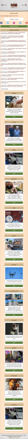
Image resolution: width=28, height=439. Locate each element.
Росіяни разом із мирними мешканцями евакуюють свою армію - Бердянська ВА (12, 79)
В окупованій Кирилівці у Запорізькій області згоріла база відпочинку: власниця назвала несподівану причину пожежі (13, 41)
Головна (2, 15)
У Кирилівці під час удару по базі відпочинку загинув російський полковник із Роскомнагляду (13, 33)
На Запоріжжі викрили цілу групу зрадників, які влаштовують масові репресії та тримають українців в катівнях (13, 56)
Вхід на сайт (14, 13)
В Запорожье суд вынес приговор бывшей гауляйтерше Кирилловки (12, 75)
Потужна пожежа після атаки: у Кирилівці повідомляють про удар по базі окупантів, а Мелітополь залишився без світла (12, 37)
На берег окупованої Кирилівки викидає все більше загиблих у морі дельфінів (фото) (13, 72)
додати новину (14, 26)
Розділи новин (14, 19)
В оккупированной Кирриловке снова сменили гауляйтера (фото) (13, 82)
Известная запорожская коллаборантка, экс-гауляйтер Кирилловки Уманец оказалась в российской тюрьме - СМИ (14, 64)
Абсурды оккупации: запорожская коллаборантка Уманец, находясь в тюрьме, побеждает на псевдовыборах (12, 59)
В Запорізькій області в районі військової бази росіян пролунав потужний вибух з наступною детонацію (13, 68)
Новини (6, 15)
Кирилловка (15, 15)
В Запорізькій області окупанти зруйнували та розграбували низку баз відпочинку (13, 52)
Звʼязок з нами (14, 438)
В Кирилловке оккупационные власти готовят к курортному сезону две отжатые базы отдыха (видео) (14, 86)
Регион (10, 15)
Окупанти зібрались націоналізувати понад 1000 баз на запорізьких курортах (14, 49)
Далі (14, 116)
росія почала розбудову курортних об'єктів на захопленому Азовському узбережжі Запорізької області (13, 45)
